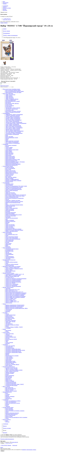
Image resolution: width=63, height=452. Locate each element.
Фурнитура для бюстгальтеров (11, 264)
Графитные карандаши (10, 205)
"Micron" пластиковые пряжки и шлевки (13, 369)
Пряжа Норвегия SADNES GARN (12, 159)
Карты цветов (8, 271)
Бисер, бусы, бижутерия (8, 93)
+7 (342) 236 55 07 (7, 18)
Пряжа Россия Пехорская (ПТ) (11, 162)
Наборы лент (8, 244)
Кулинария (7, 211)
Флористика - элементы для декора (12, 200)
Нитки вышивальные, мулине (11, 137)
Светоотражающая (9, 254)
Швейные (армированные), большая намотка (14, 305)
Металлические (8, 319)
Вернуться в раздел (4, 85)
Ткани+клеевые (6, 332)
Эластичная (7, 258)
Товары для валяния (9, 209)
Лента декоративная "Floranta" (11, 236)
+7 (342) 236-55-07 (8, 443)
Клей (6, 219)
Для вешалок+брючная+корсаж (11, 248)
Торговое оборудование (10, 270)
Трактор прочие (8, 302)
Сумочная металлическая (10, 382)
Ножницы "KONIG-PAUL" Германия (13, 180)
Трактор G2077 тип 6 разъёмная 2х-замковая (14, 295)
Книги (6, 420)
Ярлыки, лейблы (8, 269)
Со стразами (8, 328)
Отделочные (8, 310)
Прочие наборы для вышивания (12, 134)
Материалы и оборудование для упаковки (11, 266)
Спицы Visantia (8, 148)
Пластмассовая (8, 377)
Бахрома (7, 395)
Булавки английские (9, 167)
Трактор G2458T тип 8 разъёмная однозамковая (15, 296)
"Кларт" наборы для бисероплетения (13, 125)
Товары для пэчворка (9, 227)
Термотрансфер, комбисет (10, 362)
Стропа (6, 255)
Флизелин (7, 343)
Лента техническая (7, 247)
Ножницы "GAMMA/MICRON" (12, 179)
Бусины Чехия (8, 106)
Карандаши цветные (9, 210)
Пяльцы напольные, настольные (12, 140)
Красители (7, 191)
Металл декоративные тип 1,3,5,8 (12, 289)
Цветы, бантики (8, 365)
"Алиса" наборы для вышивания (12, 121)
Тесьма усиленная (9, 342)
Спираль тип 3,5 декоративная (11, 284)
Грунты (7, 418)
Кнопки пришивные (9, 375)
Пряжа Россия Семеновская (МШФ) (13, 164)
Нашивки (7, 353)
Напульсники (8, 330)
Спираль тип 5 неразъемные (11, 285)
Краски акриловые (9, 409)
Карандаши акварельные (10, 212)
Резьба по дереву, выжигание (11, 208)
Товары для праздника (10, 192)
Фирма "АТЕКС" (4, 22)
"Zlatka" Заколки (8, 95)
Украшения (5, 344)
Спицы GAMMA (9, 147)
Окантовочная (8, 253)
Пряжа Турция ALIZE (10, 156)
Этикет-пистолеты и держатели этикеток (14, 268)
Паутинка (7, 338)
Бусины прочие (8, 104)
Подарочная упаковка (10, 213)
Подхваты (7, 394)
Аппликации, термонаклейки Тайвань (13, 352)
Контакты (5, 10)
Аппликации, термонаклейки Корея (13, 349)
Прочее (6, 223)
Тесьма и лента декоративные (11, 237)
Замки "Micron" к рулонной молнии (12, 275)
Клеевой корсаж (8, 335)
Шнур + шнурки (6, 386)
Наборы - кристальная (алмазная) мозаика (14, 204)
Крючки (7, 146)
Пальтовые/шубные (9, 317)
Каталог (4, 9)
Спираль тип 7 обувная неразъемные (13, 286)
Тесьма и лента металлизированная (12, 238)
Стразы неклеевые (9, 357)
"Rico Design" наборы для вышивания (13, 119)
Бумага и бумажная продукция (11, 197)
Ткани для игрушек (9, 333)
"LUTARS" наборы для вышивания (12, 117)
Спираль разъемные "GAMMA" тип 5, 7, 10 (14, 274)
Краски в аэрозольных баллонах (12, 412)
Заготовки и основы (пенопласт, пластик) (14, 201)
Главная (4, 28)
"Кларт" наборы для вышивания (12, 124)
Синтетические (8, 309)
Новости (5, 6)
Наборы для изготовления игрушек (12, 202)
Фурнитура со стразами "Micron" (12, 364)
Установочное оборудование (11, 385)
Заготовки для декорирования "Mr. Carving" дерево (16, 186)
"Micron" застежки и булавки (11, 368)
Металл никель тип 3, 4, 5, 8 (11, 290)
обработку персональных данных (29, 449)
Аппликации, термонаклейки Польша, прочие (15, 350)
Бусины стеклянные (9, 105)
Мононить (7, 311)
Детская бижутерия (9, 110)
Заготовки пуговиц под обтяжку (12, 324)
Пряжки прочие (8, 379)
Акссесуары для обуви (10, 345)
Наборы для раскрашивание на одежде (13, 214)
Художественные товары (8, 407)
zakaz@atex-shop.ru (7, 19)
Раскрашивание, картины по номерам (13, 229)
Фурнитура (7, 397)
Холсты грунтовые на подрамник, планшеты (14, 410)
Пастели (7, 199)
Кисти (6, 393)
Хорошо (2, 450)
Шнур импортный (9, 387)
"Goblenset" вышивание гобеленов (12, 115)
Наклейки (7, 222)
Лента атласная (8, 233)
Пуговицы (5, 312)
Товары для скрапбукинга (10, 401)
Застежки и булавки (9, 373)
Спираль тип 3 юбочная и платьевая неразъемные (15, 278)
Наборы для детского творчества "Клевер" (14, 230)
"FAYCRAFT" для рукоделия (11, 108)
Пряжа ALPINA (8, 151)
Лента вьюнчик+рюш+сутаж (11, 234)
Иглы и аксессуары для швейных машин (11, 89)
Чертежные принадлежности (11, 414)
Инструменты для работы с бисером (13, 111)
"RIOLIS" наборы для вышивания (12, 129)
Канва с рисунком (9, 136)
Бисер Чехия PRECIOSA (10, 100)
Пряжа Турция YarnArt (10, 157)
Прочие (7, 325)
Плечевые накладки (9, 173)
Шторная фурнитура (7, 392)
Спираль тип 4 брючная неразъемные (13, 281)
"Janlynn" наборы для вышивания (12, 116)
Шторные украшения (9, 396)
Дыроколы (7, 406)
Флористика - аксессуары (10, 193)
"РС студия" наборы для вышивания (13, 132)
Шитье (6, 245)
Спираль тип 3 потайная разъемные (12, 280)
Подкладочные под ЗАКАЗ (11, 339)
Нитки (4, 303)
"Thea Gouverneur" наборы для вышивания (14, 130)
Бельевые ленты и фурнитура (9, 259)
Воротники (7, 246)
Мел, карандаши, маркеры (10, 177)
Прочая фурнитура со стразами (11, 355)
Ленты (6, 263)
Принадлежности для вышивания (12, 143)
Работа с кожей (8, 206)
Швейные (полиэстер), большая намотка (13, 307)
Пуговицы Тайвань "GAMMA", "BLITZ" (14, 327)
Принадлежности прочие (10, 171)
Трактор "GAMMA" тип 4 (10, 298)
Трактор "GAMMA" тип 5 (10, 300)
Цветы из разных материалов (11, 190)
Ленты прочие (8, 243)
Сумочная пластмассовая (10, 383)
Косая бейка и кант (9, 251)
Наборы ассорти (8, 316)
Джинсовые (7, 288)
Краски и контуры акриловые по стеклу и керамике (16, 417)
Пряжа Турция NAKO (10, 158)
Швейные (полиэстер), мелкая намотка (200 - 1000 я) (16, 308)
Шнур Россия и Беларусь (10, 388)
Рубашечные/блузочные (10, 314)
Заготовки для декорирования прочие (13, 188)
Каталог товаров (6, 31)
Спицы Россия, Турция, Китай (11, 149)
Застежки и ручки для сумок (11, 367)
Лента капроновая (9, 241)
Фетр (6, 203)
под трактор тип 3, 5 (9, 277)
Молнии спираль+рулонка (8, 273)
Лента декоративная (7, 232)
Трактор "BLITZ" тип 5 (10, 299)
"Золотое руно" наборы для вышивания (13, 122)
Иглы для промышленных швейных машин (14, 91)
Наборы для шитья (9, 178)
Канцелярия (7, 216)
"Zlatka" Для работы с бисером (11, 99)
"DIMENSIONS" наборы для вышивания (14, 114)
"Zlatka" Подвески (9, 96)
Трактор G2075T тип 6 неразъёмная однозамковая (15, 292)
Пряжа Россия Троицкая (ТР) (11, 165)
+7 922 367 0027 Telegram (5, 445)
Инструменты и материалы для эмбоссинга (14, 198)
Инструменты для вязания (10, 145)
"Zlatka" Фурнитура (9, 97)
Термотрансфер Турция (10, 361)
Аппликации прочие (9, 347)
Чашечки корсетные (9, 265)
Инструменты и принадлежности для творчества (15, 194)
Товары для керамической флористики (13, 189)
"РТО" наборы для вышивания (11, 142)
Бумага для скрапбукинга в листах (12, 403)
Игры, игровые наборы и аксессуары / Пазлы (14, 195)
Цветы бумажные (9, 184)
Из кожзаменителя (9, 249)
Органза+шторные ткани (10, 336)
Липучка (7, 252)
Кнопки (7, 374)
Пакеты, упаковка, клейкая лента (12, 267)
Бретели (7, 260)
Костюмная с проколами (10, 320)
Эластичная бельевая (9, 257)
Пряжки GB (7, 378)
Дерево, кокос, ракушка (10, 321)
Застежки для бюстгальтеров (11, 262)
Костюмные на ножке (10, 318)
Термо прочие (8, 360)
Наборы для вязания (9, 220)
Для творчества (6, 182)
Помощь (4, 3)
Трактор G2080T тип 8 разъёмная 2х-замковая (15, 297)
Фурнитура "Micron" (9, 363)
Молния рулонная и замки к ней (12, 276)
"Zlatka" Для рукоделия (10, 94)
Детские (7, 313)
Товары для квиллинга (10, 225)
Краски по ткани (8, 416)
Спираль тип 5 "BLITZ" (10, 282)
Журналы (7, 421)
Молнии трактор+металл (8, 287)
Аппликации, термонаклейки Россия (13, 351)
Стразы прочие (8, 358)
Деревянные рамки (9, 183)
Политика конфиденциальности (7, 439)
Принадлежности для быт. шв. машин (13, 92)
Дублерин (7, 334)
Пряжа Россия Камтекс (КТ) (11, 160)
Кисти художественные (10, 415)
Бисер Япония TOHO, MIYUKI (12, 103)
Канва (6, 135)
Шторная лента (8, 398)
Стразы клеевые (8, 356)
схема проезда (15, 442)
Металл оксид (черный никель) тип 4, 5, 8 (14, 291)
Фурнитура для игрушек (10, 215)
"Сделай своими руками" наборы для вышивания (15, 123)
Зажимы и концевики (9, 372)
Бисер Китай (8, 102)
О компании (5, 5)
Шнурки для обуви (9, 389)
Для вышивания (6, 33)
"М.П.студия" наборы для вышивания (13, 126)
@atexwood (14, 445)
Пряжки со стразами (9, 381)
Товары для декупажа (9, 224)
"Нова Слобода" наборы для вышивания (13, 127)
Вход (4, 1)
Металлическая (8, 376)
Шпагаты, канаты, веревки (11, 390)
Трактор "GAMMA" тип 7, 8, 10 (12, 301)
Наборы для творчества (10, 221)
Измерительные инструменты (11, 172)
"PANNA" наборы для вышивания (10, 35)
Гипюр (6, 235)
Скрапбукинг (6, 399)
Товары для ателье (9, 175)
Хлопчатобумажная (9, 256)
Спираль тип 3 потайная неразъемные (13, 279)
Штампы (7, 404)
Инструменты (8, 176)
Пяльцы (7, 138)
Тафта (6, 341)
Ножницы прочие (9, 181)
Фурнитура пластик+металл (9, 366)
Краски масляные (9, 408)
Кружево (7, 242)
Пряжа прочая (8, 155)
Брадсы (6, 405)
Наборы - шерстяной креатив (11, 231)
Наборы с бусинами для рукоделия (12, 112)
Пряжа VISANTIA (9, 154)
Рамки (6, 139)
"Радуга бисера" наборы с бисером (12, 128)
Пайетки (7, 354)
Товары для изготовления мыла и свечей (14, 187)
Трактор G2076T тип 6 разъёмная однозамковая (15, 294)
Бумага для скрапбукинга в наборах (12, 400)
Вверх (1, 447)
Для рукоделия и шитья (8, 166)
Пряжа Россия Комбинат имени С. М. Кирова (15, 161)
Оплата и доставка (7, 8)
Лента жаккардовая (9, 240)
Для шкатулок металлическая (11, 218)
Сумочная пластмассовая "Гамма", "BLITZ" (14, 384)
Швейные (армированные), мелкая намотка (14, 306)
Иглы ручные (8, 169)
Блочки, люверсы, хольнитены (11, 371)
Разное (4, 329)
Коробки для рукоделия (10, 170)
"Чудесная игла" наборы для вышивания (13, 133)
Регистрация (5, 2)
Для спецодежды (8, 323)
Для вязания (5, 144)
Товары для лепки (9, 226)
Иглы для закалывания (10, 168)
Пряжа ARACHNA (9, 153)
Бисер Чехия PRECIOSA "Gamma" (12, 101)
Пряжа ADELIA (8, 150)
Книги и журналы (7, 419)
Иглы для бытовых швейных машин (13, 90)
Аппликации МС (9, 346)
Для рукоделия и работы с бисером (12, 107)
